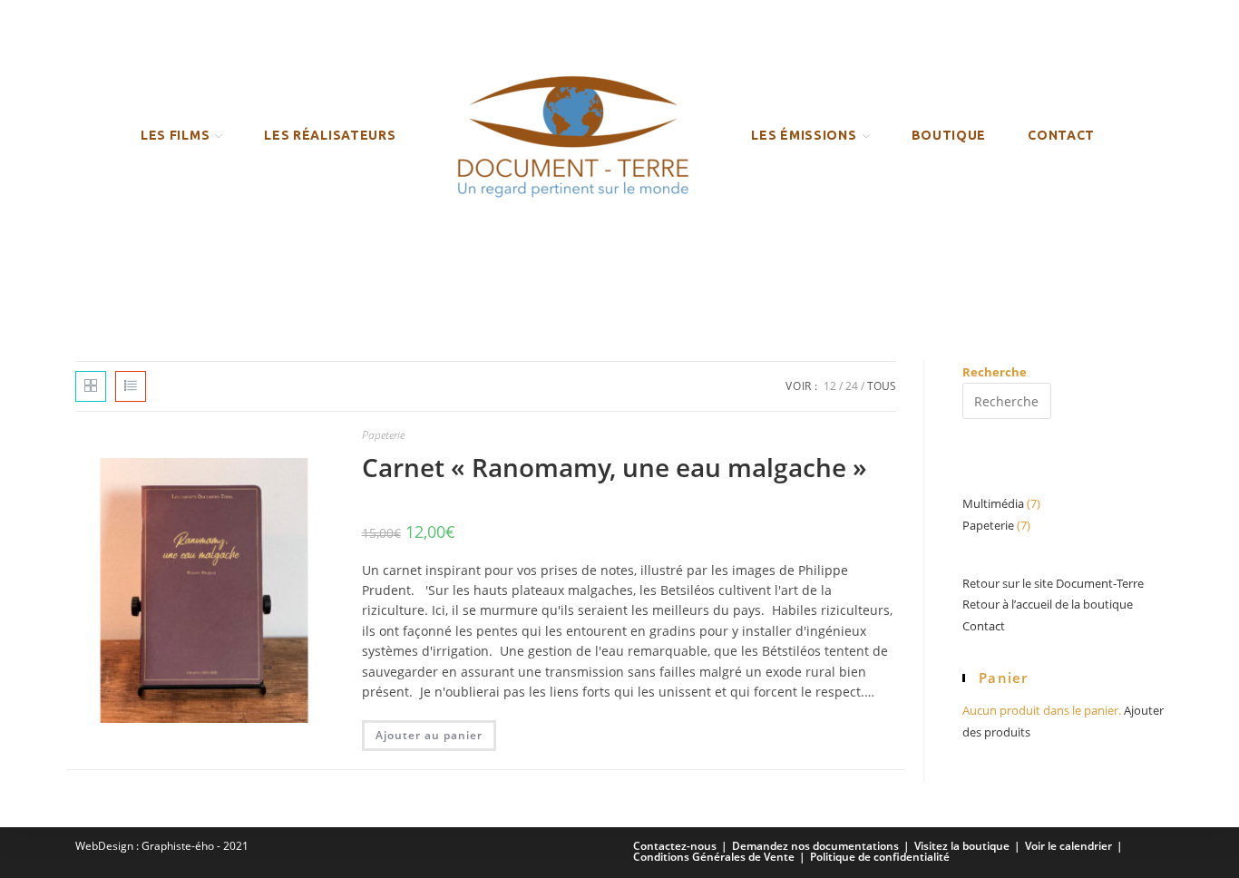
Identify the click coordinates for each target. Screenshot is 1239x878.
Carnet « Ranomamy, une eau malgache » (614, 467)
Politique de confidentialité (880, 856)
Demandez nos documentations (815, 846)
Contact (983, 626)
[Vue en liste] (130, 386)
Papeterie (383, 435)
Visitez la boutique (962, 846)
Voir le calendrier (1068, 846)
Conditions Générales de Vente (714, 856)
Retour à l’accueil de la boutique (1047, 604)
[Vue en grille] (90, 386)
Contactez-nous (675, 846)
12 (830, 386)
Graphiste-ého (177, 846)
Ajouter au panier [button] (429, 735)
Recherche (994, 372)
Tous (881, 386)
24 (851, 386)
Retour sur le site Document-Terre (1053, 583)
